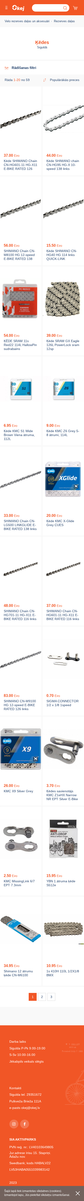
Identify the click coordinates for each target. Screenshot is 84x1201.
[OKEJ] (18, 8)
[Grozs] (75, 6)
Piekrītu (78, 1193)
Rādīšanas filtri (24, 68)
